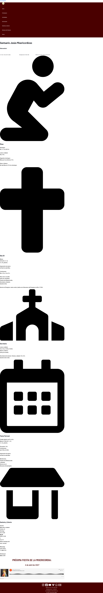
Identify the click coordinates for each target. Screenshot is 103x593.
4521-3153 (51, 587)
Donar (3, 34)
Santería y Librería (6, 25)
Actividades (4, 17)
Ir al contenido (3, 0)
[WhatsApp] (56, 585)
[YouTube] (49, 585)
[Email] (59, 585)
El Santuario (4, 13)
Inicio (3, 8)
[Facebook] (46, 585)
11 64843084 (54, 589)
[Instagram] (43, 585)
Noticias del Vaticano (6, 30)
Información (4, 21)
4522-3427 (55, 587)
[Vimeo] (53, 585)
